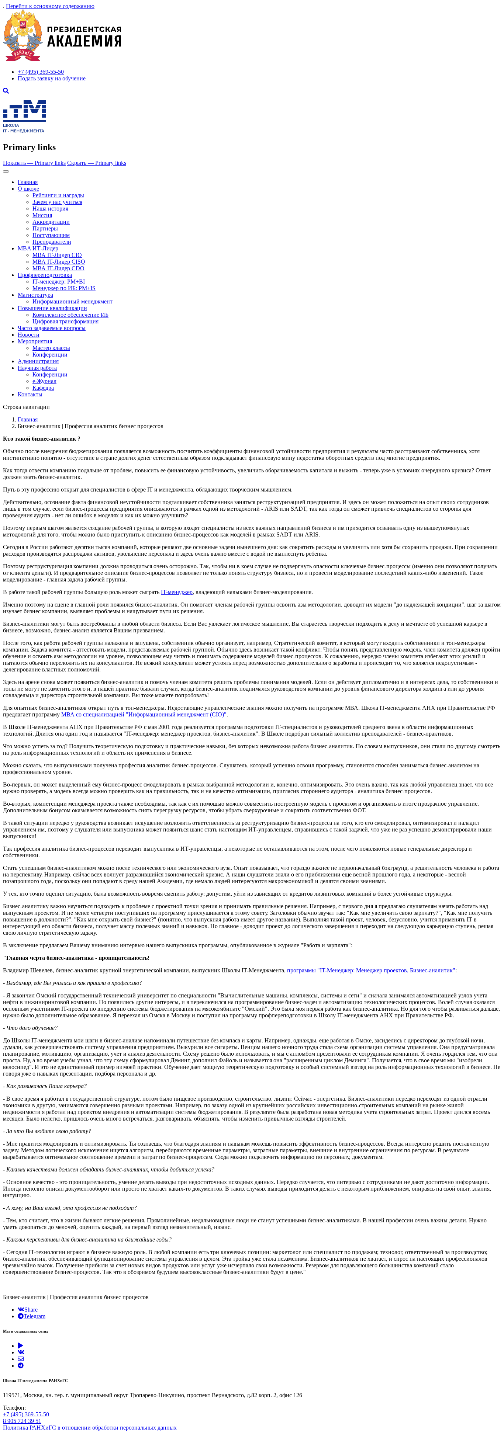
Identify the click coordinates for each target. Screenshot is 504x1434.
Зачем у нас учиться (57, 202)
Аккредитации (51, 222)
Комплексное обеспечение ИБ (70, 315)
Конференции (50, 354)
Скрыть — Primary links (96, 163)
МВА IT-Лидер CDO (58, 268)
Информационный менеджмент (72, 301)
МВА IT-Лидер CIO (57, 255)
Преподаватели (51, 242)
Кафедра (43, 388)
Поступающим (51, 235)
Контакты (30, 394)
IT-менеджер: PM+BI (58, 281)
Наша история (50, 208)
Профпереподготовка (45, 275)
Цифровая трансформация (65, 321)
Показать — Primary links (34, 163)
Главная (28, 182)
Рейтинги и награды (58, 195)
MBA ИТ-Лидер (38, 248)
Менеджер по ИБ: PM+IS (64, 288)
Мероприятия (35, 341)
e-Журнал (44, 381)
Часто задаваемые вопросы (52, 328)
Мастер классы (51, 348)
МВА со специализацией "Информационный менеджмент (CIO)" (144, 714)
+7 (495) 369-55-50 (41, 72)
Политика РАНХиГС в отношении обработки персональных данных (90, 1427)
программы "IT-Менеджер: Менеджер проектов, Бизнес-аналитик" (371, 970)
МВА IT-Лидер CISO (58, 261)
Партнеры (45, 228)
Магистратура (35, 295)
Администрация (38, 361)
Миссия (42, 215)
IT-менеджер (177, 592)
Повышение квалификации (52, 308)
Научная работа (37, 368)
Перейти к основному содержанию (50, 6)
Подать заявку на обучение (52, 78)
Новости (28, 334)
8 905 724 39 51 (22, 1421)
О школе (28, 188)
